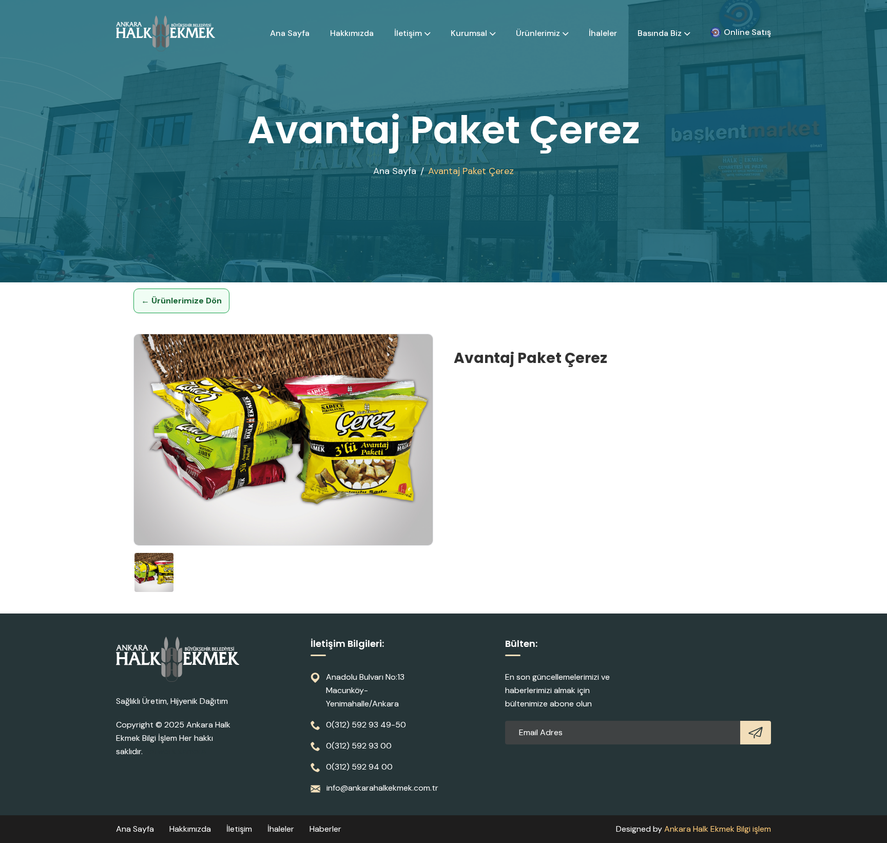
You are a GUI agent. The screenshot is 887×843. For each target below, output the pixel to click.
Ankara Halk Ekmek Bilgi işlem (717, 828)
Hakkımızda (352, 33)
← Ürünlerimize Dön (181, 300)
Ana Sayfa (290, 33)
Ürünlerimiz (538, 33)
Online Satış (747, 32)
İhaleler (603, 33)
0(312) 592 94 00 (359, 766)
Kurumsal (469, 33)
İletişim (408, 33)
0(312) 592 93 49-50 (366, 724)
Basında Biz (660, 33)
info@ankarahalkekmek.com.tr (382, 787)
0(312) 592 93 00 (359, 745)
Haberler (325, 828)
